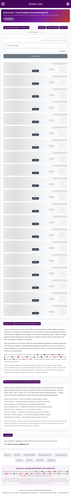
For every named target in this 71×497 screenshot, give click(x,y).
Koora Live (7, 455)
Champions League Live (44, 455)
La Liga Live (19, 460)
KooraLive (17, 455)
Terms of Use (40, 460)
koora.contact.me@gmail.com (18, 444)
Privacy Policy (51, 460)
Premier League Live (61, 455)
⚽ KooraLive (9, 19)
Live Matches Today (29, 455)
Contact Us (29, 460)
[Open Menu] (3, 4)
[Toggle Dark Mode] (68, 4)
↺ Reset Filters (35, 56)
